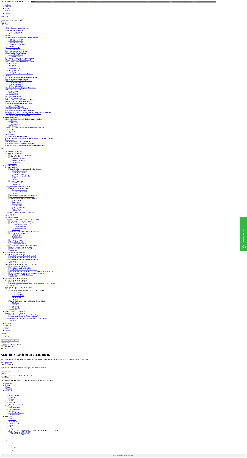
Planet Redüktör (25, 186)
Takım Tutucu (16, 209)
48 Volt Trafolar (13, 91)
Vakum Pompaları (26, 247)
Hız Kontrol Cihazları (11, 117)
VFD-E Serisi (12, 121)
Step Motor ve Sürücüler (12, 105)
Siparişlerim (8, 6)
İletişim (7, 8)
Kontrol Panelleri (25, 221)
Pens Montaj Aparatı (14, 70)
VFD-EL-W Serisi (14, 124)
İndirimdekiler (12, 421)
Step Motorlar (22, 266)
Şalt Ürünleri (22, 244)
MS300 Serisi (12, 126)
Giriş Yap (4, 346)
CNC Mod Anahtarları (31, 245)
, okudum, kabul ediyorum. (18, 375)
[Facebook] (8, 383)
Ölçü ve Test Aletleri (29, 249)
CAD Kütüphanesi (27, 275)
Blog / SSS (8, 10)
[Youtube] (8, 387)
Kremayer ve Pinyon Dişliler (17, 44)
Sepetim (10, 425)
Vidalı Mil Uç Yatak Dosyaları (37, 318)
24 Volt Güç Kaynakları (15, 84)
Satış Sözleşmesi (13, 411)
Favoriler (7, 13)
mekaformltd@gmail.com (22, 434)
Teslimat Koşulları (14, 407)
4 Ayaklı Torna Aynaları (15, 56)
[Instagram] (8, 389)
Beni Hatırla (7, 344)
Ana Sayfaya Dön (6, 363)
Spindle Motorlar (10, 134)
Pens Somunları (13, 67)
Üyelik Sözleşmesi (14, 409)
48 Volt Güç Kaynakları (15, 86)
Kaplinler (11, 46)
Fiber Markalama (25, 155)
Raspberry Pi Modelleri (31, 231)
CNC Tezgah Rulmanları (16, 49)
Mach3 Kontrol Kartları (31, 219)
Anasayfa (11, 418)
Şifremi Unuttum (16, 344)
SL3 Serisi (11, 129)
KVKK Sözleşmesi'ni (9, 375)
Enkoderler (20, 242)
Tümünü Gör (16, 162)
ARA (21, 20)
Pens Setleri (12, 65)
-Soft (115, 455)
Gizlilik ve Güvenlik (14, 414)
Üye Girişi (8, 337)
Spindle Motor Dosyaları (33, 315)
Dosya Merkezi (9, 140)
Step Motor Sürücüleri (30, 270)
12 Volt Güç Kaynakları (15, 82)
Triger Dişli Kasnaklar (30, 195)
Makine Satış (9, 27)
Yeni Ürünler (12, 420)
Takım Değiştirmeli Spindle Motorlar (43, 283)
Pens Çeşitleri (12, 63)
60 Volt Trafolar (13, 93)
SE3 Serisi (11, 133)
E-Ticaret (119, 455)
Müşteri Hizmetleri (14, 423)
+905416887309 (26, 432)
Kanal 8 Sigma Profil (29, 257)
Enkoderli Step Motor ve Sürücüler (42, 271)
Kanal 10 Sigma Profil (31, 259)
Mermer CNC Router (15, 34)
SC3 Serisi (11, 131)
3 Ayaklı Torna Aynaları (15, 55)
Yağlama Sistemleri (28, 197)
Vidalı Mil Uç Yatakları (15, 42)
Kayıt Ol (10, 346)
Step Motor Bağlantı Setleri (35, 273)
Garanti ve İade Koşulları (16, 413)
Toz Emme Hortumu (29, 212)
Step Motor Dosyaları (30, 316)
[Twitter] (8, 385)
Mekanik (7, 35)
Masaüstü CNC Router (15, 32)
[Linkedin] (8, 390)
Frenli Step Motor (26, 268)
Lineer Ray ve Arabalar (15, 39)
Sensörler (19, 240)
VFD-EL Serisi (13, 122)
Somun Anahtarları (14, 68)
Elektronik (8, 75)
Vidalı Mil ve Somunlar (15, 41)
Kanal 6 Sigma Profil (29, 256)
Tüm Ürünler (12, 72)
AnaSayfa (8, 5)
